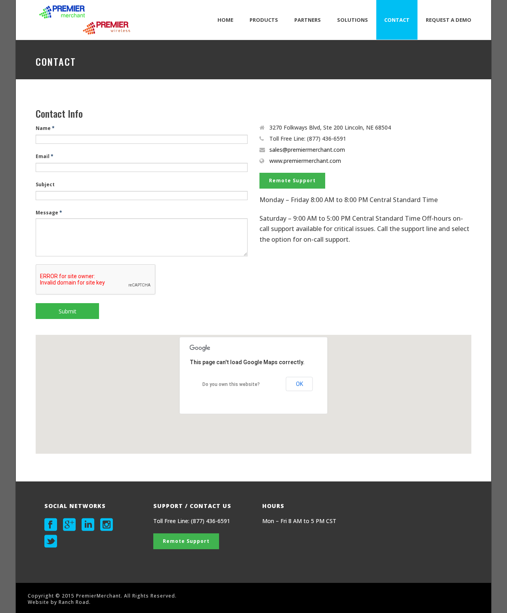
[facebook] (50, 524)
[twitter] (50, 541)
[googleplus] (69, 524)
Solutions (352, 19)
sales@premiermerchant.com (307, 149)
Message (49, 212)
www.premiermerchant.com (305, 160)
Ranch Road (74, 602)
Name (45, 128)
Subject (45, 184)
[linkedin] (88, 524)
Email (44, 156)
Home (225, 19)
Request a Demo (448, 19)
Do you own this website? (231, 384)
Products (264, 19)
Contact (397, 19)
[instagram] (106, 524)
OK (299, 384)
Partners (307, 19)
